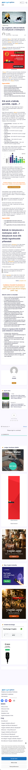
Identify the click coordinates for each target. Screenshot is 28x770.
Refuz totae (14, 762)
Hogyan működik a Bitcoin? (8, 723)
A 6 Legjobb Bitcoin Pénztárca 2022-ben (13, 220)
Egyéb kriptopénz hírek (7, 715)
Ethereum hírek (5, 709)
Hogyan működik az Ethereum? (9, 732)
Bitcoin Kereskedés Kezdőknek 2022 (12, 90)
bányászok (14, 244)
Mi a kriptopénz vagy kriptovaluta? (10, 736)
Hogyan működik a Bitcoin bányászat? (10, 727)
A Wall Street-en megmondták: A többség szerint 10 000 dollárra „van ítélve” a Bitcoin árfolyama (18, 405)
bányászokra (11, 261)
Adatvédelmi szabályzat (7, 694)
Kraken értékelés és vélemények (11, 341)
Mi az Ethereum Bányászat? (8, 734)
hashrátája (8, 275)
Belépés (25, 426)
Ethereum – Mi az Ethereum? (8, 729)
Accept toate (14, 758)
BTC (10, 77)
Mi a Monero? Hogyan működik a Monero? (12, 741)
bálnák (16, 43)
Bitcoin (9, 39)
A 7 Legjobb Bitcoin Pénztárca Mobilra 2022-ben (15, 224)
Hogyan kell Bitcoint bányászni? (9, 725)
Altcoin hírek (4, 711)
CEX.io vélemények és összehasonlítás (13, 353)
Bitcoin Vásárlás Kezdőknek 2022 (11, 88)
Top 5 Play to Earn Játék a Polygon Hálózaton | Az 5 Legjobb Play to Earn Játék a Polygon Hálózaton (18, 397)
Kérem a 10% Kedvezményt (13, 187)
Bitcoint (9, 41)
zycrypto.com (22, 280)
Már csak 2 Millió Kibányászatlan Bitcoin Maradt (14, 96)
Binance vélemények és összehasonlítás (13, 337)
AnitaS (9, 33)
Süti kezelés (4, 696)
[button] (26, 743)
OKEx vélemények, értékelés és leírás (12, 349)
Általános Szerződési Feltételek (9, 692)
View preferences (14, 766)
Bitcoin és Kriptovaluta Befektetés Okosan (13, 91)
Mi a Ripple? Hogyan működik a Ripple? (11, 738)
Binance (10, 182)
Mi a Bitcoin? (4, 721)
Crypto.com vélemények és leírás (11, 346)
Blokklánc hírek (5, 713)
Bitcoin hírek (4, 706)
